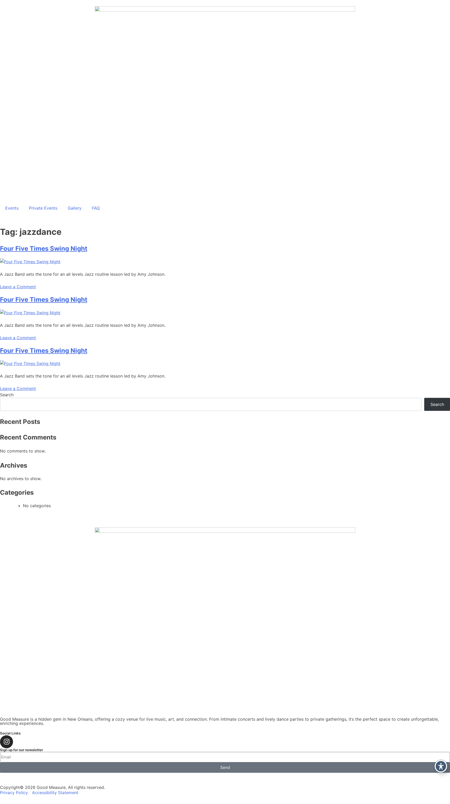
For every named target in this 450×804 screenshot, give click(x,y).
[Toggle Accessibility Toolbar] (441, 766)
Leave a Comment (18, 286)
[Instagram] (6, 741)
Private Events (43, 208)
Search (7, 394)
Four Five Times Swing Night (43, 248)
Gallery (75, 208)
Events (11, 208)
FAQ (96, 208)
